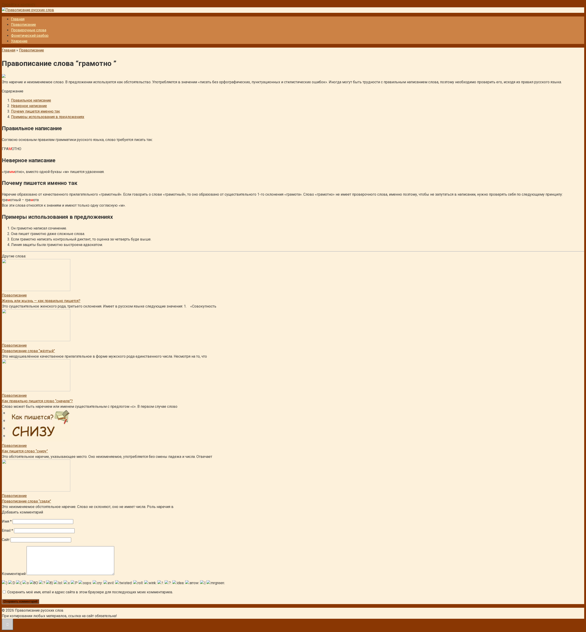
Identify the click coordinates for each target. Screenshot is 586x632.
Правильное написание (31, 100)
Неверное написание (29, 106)
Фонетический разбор (30, 35)
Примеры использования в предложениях (47, 117)
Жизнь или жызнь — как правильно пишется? (41, 301)
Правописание (23, 24)
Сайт (6, 539)
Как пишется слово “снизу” (25, 451)
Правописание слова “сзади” (26, 501)
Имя (7, 521)
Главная (17, 19)
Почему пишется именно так (35, 111)
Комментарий (14, 574)
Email (7, 530)
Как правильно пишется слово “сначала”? (37, 401)
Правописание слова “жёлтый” (28, 351)
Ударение (19, 41)
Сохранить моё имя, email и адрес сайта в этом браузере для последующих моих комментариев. (90, 592)
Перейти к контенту (18, 4)
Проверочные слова (28, 30)
